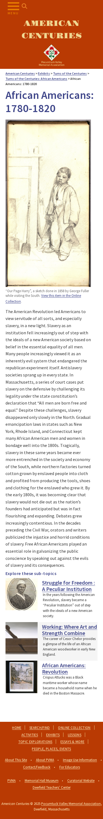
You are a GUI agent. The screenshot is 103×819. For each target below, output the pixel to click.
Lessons (74, 735)
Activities (29, 735)
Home (16, 727)
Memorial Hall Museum (42, 780)
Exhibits (53, 735)
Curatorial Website (80, 780)
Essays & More (72, 741)
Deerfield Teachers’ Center (52, 787)
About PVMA (45, 760)
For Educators (69, 767)
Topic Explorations (35, 741)
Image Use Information (80, 760)
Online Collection (74, 727)
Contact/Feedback (36, 767)
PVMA (11, 780)
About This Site (16, 760)
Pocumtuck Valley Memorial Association (71, 803)
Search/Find (39, 727)
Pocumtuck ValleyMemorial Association (52, 63)
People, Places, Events (51, 749)
